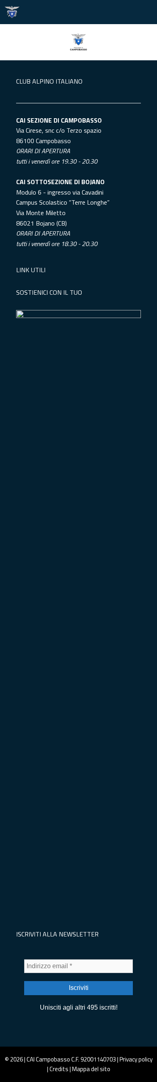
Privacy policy (136, 1059)
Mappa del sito (91, 1069)
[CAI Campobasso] (12, 12)
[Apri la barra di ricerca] (121, 12)
